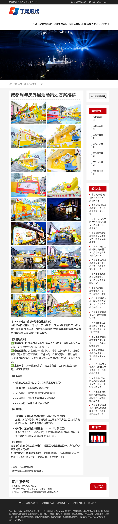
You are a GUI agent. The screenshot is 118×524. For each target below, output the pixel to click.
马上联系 (98, 486)
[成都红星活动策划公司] (24, 10)
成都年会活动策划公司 (23, 467)
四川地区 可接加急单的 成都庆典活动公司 (97, 315)
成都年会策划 (60, 24)
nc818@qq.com (99, 2)
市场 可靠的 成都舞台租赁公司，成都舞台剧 (97, 197)
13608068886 (79, 2)
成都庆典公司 (76, 24)
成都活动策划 (45, 24)
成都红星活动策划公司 (35, 511)
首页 (34, 24)
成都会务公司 (91, 24)
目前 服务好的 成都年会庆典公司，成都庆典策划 (97, 291)
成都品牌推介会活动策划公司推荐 (26, 471)
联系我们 (104, 24)
